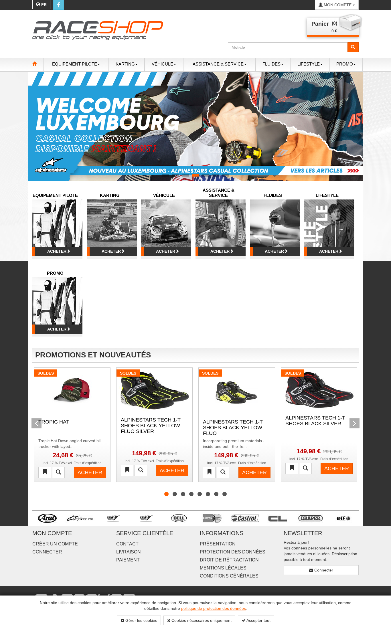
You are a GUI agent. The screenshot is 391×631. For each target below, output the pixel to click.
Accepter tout (258, 620)
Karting (110, 195)
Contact (127, 543)
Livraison (128, 551)
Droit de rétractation (229, 559)
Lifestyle (327, 195)
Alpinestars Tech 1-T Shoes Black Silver (315, 420)
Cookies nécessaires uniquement (201, 620)
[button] (36, 126)
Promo (55, 273)
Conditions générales (229, 575)
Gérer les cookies (140, 620)
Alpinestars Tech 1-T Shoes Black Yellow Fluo (233, 427)
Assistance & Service (218, 193)
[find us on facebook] (58, 5)
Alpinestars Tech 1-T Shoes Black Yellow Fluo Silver (151, 425)
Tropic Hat (53, 422)
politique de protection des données (213, 608)
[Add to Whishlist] (44, 472)
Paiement (128, 559)
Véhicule (164, 195)
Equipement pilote (55, 195)
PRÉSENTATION (218, 543)
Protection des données (232, 551)
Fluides (273, 195)
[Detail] (58, 472)
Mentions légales (223, 567)
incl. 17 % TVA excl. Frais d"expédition (72, 463)
